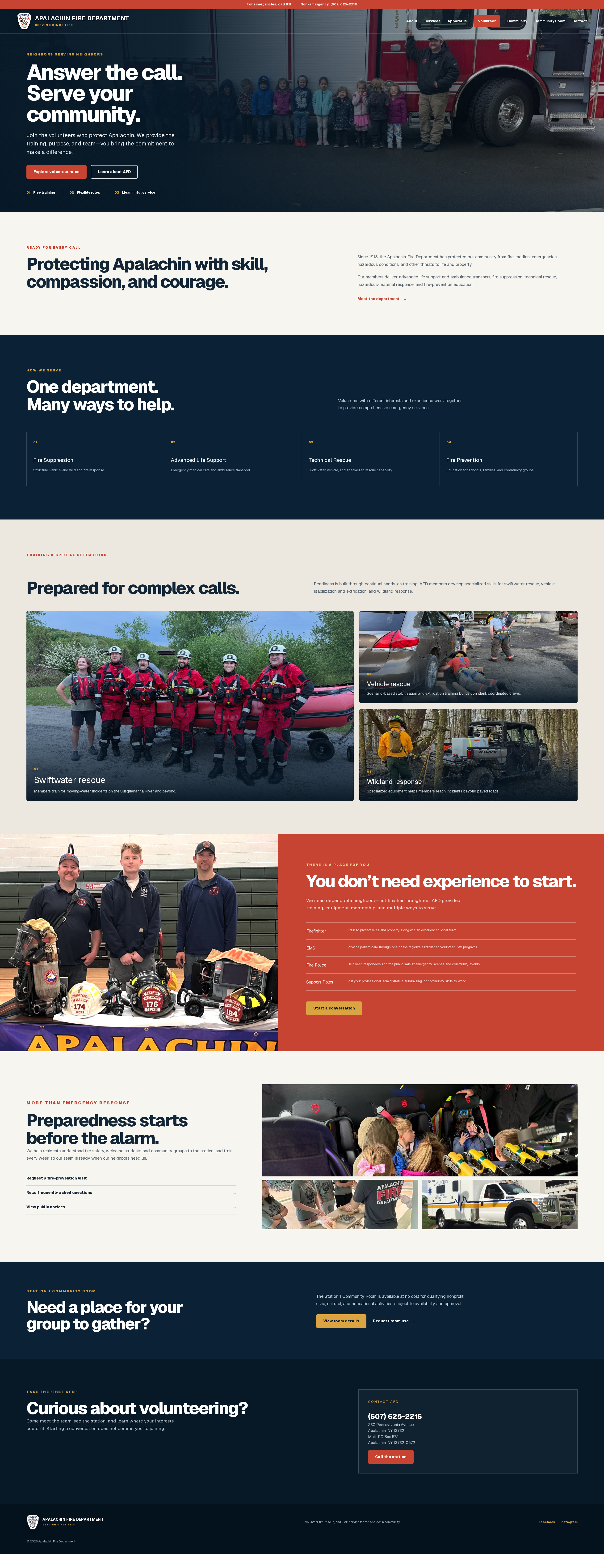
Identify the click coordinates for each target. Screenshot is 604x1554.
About (411, 21)
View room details (341, 1321)
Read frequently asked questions (131, 1192)
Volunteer (487, 21)
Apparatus (457, 21)
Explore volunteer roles (57, 171)
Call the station (391, 1456)
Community (517, 21)
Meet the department (382, 298)
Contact (579, 21)
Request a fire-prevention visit (131, 1178)
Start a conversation (334, 1008)
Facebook (547, 1522)
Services (432, 21)
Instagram (569, 1522)
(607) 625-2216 (395, 1416)
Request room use (394, 1321)
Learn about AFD (114, 171)
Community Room (549, 21)
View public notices (131, 1207)
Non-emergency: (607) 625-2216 (329, 4)
